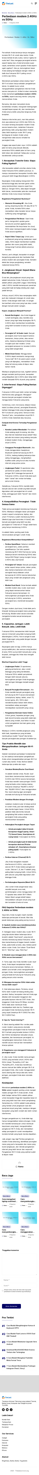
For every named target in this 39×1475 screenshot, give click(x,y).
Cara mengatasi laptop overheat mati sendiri (9, 1201)
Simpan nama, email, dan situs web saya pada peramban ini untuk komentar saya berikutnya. (17, 1290)
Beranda (4, 13)
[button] (32, 3)
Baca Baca (11, 13)
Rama (5, 22)
